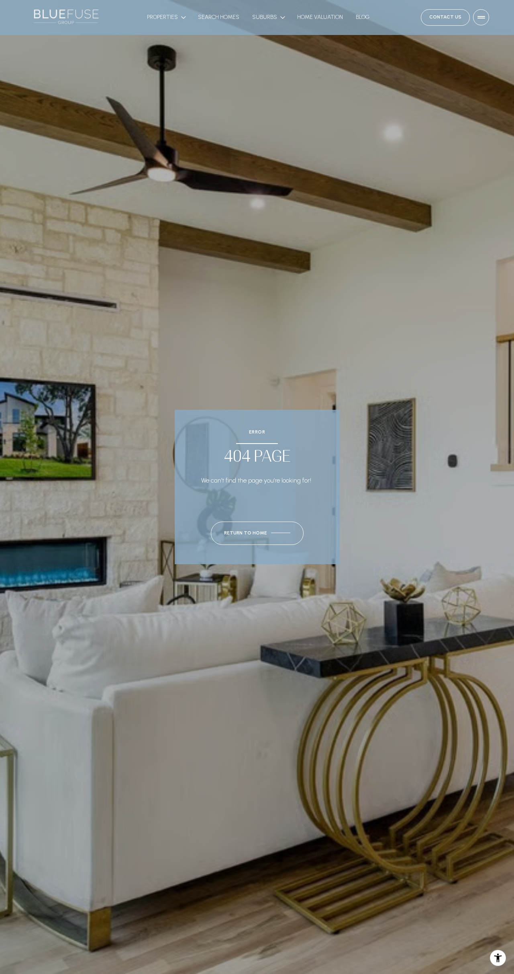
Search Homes (218, 17)
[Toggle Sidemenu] (481, 17)
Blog (362, 17)
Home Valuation (320, 17)
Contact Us (445, 17)
